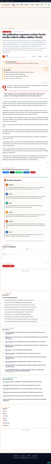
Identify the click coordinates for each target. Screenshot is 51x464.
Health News (11, 28)
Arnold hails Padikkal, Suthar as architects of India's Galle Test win (19, 300)
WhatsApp (19, 172)
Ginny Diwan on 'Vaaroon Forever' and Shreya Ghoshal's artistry (19, 316)
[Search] (45, 4)
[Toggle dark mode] (48, 4)
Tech (42, 4)
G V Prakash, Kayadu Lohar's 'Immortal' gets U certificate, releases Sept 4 (21, 321)
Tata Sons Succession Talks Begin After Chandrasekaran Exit (18, 302)
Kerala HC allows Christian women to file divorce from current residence (20, 307)
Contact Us (35, 455)
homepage (18, 63)
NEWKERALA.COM (24, 457)
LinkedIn (27, 172)
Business (27, 4)
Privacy (23, 455)
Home (13, 4)
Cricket (32, 4)
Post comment (9, 265)
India (17, 4)
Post (13, 172)
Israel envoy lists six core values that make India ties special (18, 314)
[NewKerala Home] (6, 4)
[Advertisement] (25, 18)
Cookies (28, 455)
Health (37, 4)
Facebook (6, 172)
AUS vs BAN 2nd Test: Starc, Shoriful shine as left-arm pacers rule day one (21, 319)
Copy (34, 172)
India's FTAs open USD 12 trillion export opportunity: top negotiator (19, 309)
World (21, 4)
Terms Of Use (16, 455)
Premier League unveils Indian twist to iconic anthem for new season (20, 304)
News (6, 28)
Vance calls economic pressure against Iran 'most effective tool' (19, 312)
